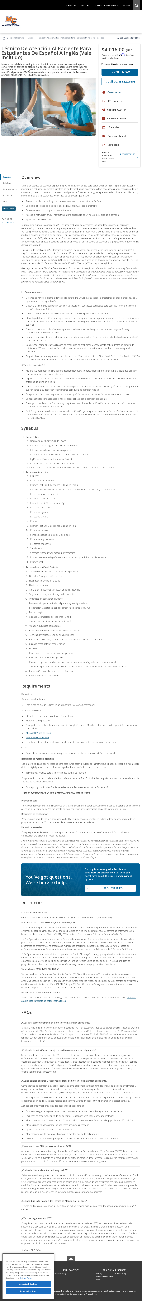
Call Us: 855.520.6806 (128, 37)
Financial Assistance (104, 1276)
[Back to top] (71, 1269)
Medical (31, 38)
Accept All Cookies (28, 1284)
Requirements (10, 189)
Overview (7, 177)
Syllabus (7, 183)
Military (99, 1273)
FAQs (5, 201)
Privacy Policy (91, 1294)
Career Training (59, 1273)
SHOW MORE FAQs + (32, 1250)
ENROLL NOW (120, 72)
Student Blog (120, 1273)
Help (98, 1279)
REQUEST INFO (127, 154)
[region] (28, 1276)
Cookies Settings (28, 1291)
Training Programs (16, 38)
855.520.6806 (8, 222)
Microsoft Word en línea (38, 732)
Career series (114, 92)
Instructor (8, 195)
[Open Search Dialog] (136, 5)
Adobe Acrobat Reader (37, 737)
